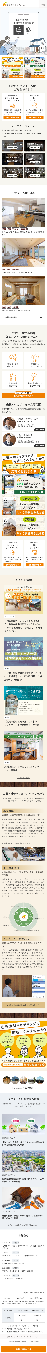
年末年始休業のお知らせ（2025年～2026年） (18, 1271)
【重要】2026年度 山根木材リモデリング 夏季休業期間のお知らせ (23, 1247)
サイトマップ (21, 1336)
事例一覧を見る (11, 317)
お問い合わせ (11, 1336)
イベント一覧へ (23, 777)
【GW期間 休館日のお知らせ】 (13, 1278)
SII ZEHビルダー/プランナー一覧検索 (23, 1326)
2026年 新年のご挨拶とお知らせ (13, 1263)
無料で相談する (11, 117)
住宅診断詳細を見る (23, 396)
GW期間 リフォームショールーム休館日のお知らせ (19, 1256)
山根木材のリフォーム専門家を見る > (16, 843)
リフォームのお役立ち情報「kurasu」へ (23, 1225)
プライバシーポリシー (33, 1336)
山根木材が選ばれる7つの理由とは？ (23, 1005)
